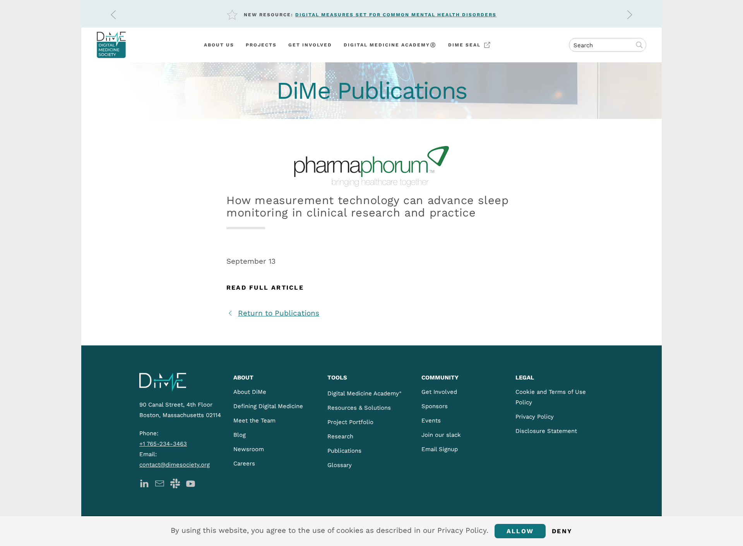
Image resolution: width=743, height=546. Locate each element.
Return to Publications (278, 313)
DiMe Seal (464, 45)
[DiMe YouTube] (190, 482)
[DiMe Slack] (175, 482)
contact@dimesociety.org (174, 464)
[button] (113, 14)
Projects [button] (261, 45)
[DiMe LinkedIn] (144, 482)
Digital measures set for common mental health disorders (395, 14)
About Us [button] (219, 45)
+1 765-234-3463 (163, 443)
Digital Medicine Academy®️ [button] (390, 45)
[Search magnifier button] (639, 45)
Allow (520, 531)
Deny (562, 531)
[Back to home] (111, 44)
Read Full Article (265, 287)
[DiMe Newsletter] (159, 482)
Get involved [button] (310, 45)
